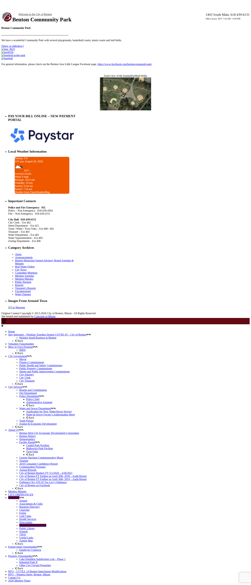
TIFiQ (22, 534)
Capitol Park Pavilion (37, 445)
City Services (15, 386)
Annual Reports (27, 469)
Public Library (27, 528)
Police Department (29, 396)
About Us (13, 429)
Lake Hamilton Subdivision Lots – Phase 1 (42, 559)
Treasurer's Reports (25, 288)
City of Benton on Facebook (34, 485)
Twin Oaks (32, 451)
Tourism (23, 460)
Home (11, 331)
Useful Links (26, 537)
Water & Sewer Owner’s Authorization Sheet (50, 414)
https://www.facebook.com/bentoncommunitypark (125, 64)
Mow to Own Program (20, 346)
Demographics (27, 439)
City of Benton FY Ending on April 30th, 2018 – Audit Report (53, 476)
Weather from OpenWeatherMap (32, 192)
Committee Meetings (26, 272)
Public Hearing (23, 282)
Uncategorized (23, 291)
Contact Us (14, 577)
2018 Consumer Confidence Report (38, 463)
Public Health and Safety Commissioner (40, 365)
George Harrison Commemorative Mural (41, 457)
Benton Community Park (32, 525)
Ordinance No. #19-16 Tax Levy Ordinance (43, 482)
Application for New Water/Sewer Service (49, 411)
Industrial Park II (28, 562)
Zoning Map (26, 540)
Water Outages (23, 294)
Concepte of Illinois (44, 316)
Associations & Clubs (31, 503)
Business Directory (29, 506)
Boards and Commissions (33, 390)
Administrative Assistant (39, 402)
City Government (17, 356)
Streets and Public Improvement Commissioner (44, 371)
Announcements (24, 257)
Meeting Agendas (24, 275)
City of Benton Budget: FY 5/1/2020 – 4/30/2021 (46, 473)
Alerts (18, 254)
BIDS (22, 350)
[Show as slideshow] (12, 46)
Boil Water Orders (25, 266)
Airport (23, 500)
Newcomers (25, 522)
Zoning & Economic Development (38, 423)
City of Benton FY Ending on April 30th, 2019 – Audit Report (53, 479)
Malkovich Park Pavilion (39, 448)
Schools (23, 531)
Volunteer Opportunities (21, 343)
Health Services (27, 519)
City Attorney (26, 374)
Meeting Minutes (24, 278)
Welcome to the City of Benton (35, 14)
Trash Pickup (26, 420)
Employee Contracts (30, 549)
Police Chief (32, 399)
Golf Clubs (25, 516)
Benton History (27, 436)
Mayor (22, 359)
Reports (19, 285)
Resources (13, 497)
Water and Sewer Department (35, 408)
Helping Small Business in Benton (37, 337)
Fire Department (28, 393)
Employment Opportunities (22, 546)
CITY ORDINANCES (20, 494)
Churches (24, 509)
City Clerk (25, 377)
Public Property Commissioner (35, 368)
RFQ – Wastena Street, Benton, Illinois (29, 574)
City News (21, 269)
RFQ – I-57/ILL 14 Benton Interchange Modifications (37, 571)
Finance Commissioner (31, 362)
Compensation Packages (32, 466)
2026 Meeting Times (19, 580)
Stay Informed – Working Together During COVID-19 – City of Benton (47, 334)
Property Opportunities (20, 556)
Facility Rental (27, 442)
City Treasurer (27, 380)
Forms (22, 513)
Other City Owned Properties (35, 565)
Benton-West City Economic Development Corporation (49, 433)
